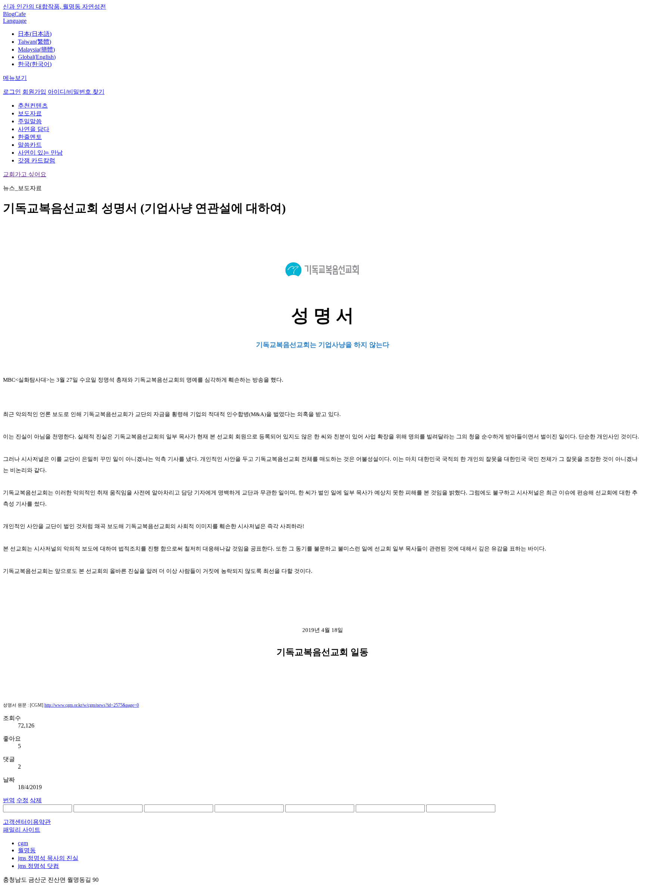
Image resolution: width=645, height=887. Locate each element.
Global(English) (37, 57)
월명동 (27, 850)
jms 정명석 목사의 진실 (48, 858)
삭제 (36, 800)
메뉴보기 (15, 78)
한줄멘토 (30, 137)
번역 (9, 800)
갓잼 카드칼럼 (36, 160)
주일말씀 (30, 121)
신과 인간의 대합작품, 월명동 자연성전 (54, 6)
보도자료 (30, 113)
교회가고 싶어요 (24, 174)
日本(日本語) (35, 34)
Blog (9, 14)
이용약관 (39, 822)
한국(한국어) (35, 64)
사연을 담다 (33, 129)
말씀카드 (30, 145)
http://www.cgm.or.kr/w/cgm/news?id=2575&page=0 (91, 705)
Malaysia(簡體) (36, 49)
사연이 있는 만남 (40, 152)
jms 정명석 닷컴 (38, 866)
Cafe (20, 14)
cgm (23, 843)
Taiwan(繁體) (34, 41)
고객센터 (15, 822)
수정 (22, 800)
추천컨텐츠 (33, 105)
